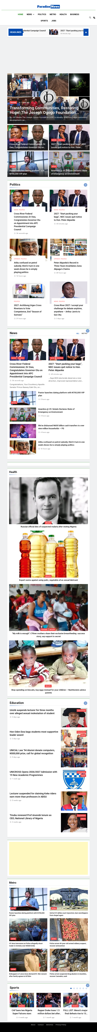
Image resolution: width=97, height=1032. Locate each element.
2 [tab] (74, 988)
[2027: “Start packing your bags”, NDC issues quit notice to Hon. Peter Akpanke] (29, 32)
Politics (42, 14)
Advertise (49, 1025)
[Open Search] (90, 17)
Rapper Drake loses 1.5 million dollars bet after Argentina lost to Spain (49, 1013)
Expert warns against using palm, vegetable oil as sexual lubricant (48, 580)
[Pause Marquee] (86, 32)
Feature (44, 630)
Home (20, 14)
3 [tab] (77, 988)
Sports (44, 21)
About (33, 1025)
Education (81, 711)
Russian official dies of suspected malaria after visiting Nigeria (48, 527)
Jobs (53, 21)
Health (63, 14)
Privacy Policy (61, 1025)
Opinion (17, 259)
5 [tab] (83, 988)
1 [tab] (71, 988)
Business (74, 14)
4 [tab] (80, 988)
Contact (41, 1025)
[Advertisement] (48, 54)
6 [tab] (86, 988)
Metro (53, 14)
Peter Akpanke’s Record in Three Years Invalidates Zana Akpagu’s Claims (68, 265)
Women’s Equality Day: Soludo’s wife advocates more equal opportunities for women (42, 112)
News (29, 14)
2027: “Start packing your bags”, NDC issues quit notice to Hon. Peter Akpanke (68, 147)
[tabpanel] (22, 1006)
